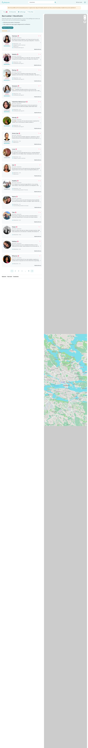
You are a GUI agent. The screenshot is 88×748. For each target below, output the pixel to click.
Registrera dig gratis (8, 27)
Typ (5, 12)
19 (28, 271)
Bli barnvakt (79, 2)
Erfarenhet (13, 12)
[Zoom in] (85, 16)
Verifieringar (22, 12)
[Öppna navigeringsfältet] (85, 2)
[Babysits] (6, 2)
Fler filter (31, 12)
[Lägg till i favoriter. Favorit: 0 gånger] (40, 165)
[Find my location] (85, 22)
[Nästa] (32, 271)
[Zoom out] (85, 18)
